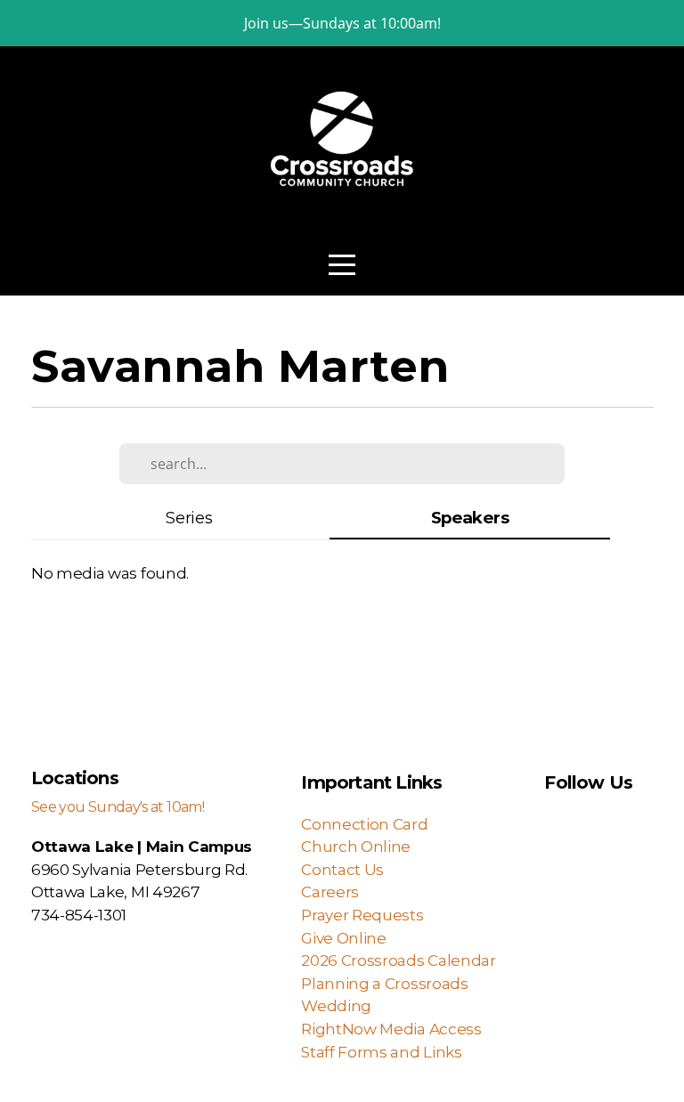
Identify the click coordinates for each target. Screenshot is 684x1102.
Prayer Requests (362, 914)
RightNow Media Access (392, 1028)
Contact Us (342, 869)
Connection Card (364, 823)
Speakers (470, 517)
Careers (330, 891)
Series (189, 517)
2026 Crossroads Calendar (401, 960)
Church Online (356, 846)
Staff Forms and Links (381, 1051)
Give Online (343, 937)
